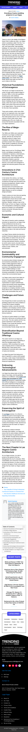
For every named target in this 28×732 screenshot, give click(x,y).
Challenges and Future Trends (11, 541)
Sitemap (6, 676)
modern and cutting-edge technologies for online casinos (14, 378)
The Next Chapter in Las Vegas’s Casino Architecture (14, 550)
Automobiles (7, 619)
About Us (6, 698)
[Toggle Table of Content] (23, 527)
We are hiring (7, 723)
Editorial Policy (8, 712)
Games (15, 7)
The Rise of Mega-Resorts (10, 530)
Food (18, 621)
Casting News (14, 619)
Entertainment (6, 7)
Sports (14, 627)
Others (15, 624)
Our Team (6, 700)
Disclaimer (7, 717)
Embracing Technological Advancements (14, 546)
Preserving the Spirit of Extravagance (13, 547)
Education (21, 619)
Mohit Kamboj (15, 17)
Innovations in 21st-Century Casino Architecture (12, 533)
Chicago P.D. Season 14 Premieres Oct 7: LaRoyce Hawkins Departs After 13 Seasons (14, 594)
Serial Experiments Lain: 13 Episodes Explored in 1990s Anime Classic (14, 578)
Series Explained (7, 627)
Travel (5, 630)
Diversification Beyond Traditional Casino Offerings (14, 543)
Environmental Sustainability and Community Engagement (12, 538)
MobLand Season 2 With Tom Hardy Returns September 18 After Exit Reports (14, 563)
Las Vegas (7, 414)
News (20, 7)
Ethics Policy (7, 714)
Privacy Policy (8, 705)
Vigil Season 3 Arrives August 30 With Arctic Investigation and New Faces (14, 586)
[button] (26, 7)
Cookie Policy (7, 710)
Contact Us (7, 703)
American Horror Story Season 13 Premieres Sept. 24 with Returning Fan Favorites (14, 571)
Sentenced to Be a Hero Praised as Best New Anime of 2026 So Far (14, 602)
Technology (19, 627)
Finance (13, 621)
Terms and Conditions (10, 707)
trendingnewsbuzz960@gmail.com (13, 661)
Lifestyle (6, 624)
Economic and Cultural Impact (11, 535)
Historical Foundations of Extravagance (13, 528)
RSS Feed (6, 674)
